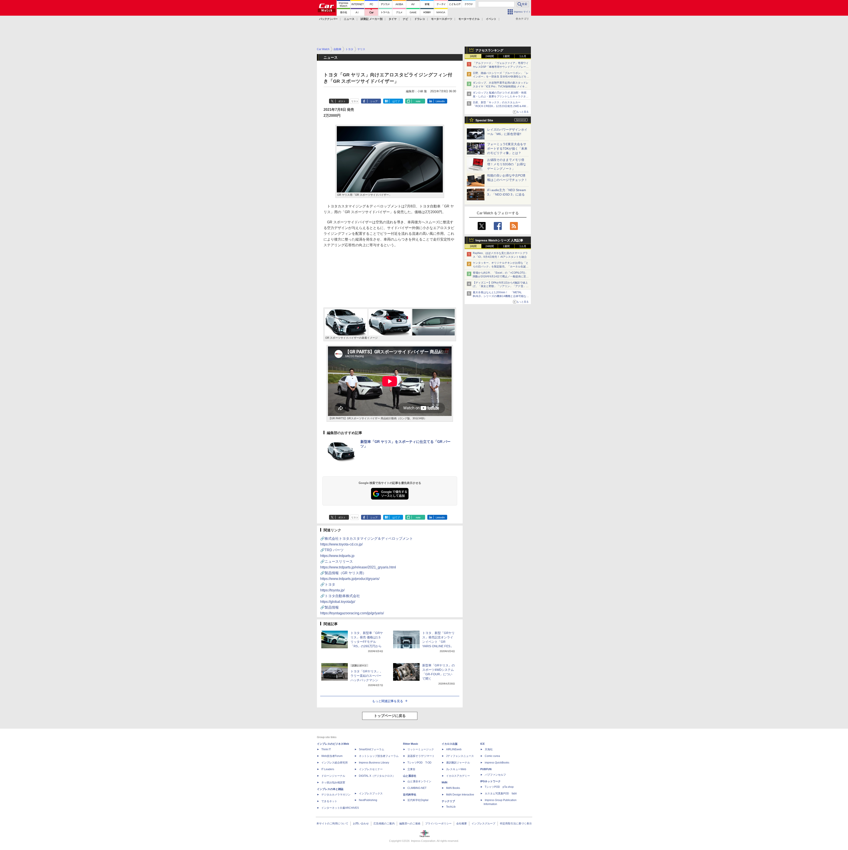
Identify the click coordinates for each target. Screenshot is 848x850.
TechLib (451, 806)
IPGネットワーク (490, 781)
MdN (444, 782)
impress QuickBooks (497, 762)
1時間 (473, 56)
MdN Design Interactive (460, 794)
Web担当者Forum (332, 756)
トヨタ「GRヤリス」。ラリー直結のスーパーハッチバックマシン (366, 675)
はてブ (396, 101)
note (418, 101)
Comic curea (492, 756)
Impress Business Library (374, 762)
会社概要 (461, 823)
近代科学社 (409, 794)
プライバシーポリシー (438, 823)
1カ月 (522, 56)
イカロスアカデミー (458, 775)
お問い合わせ (361, 823)
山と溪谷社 (409, 775)
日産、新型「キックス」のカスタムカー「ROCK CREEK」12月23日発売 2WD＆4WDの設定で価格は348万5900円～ (500, 106)
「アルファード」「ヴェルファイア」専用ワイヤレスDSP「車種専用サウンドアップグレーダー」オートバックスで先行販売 (501, 67)
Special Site (484, 120)
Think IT (326, 749)
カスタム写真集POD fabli (501, 793)
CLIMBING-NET (416, 788)
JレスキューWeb (456, 769)
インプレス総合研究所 (334, 762)
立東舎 (411, 769)
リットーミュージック (420, 749)
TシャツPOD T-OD (419, 762)
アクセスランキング (489, 50)
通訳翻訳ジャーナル (458, 762)
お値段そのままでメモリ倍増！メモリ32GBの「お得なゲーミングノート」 (506, 164)
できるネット (329, 801)
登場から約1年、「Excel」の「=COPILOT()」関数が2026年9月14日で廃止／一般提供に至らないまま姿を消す (501, 276)
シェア (374, 101)
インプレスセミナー (371, 769)
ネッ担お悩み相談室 (333, 782)
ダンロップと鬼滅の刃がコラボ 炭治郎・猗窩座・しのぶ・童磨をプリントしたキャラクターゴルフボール (500, 96)
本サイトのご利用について (332, 823)
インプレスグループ (483, 823)
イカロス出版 (450, 743)
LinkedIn (440, 101)
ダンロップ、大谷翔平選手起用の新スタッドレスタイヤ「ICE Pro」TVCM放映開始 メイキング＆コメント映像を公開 (500, 86)
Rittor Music (410, 743)
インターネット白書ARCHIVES (340, 807)
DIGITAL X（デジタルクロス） (377, 775)
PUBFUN (486, 769)
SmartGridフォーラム (371, 749)
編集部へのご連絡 (409, 823)
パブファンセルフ (495, 774)
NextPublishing (368, 800)
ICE (482, 743)
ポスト (342, 101)
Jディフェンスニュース (460, 756)
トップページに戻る (390, 716)
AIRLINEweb (454, 749)
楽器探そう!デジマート (421, 756)
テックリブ (448, 801)
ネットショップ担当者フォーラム (379, 756)
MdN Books (453, 788)
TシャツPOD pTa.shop (499, 786)
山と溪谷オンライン (419, 781)
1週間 (506, 56)
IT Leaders (327, 769)
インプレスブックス (371, 793)
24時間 (489, 56)
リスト (354, 101)
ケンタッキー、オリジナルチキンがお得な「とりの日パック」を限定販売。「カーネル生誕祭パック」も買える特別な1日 (500, 266)
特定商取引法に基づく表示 (516, 823)
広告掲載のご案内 (384, 823)
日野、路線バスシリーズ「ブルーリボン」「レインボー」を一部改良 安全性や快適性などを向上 (501, 76)
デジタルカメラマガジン (335, 794)
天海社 (489, 749)
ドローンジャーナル (333, 775)
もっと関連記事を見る (387, 701)
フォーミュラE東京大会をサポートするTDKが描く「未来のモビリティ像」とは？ (507, 148)
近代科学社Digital (417, 800)
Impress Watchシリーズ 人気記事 (499, 240)
